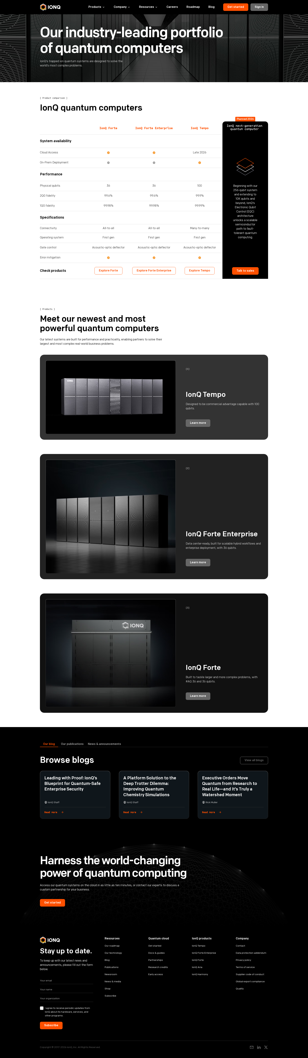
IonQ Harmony (200, 974)
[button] (96, 7)
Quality (240, 988)
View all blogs (254, 760)
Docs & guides (156, 952)
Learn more (198, 423)
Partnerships (155, 960)
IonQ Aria (197, 967)
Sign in (259, 7)
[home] (50, 7)
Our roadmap (112, 945)
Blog (211, 7)
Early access (155, 974)
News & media (113, 981)
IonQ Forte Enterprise (204, 952)
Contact (240, 945)
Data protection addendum (251, 952)
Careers (172, 7)
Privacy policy (243, 960)
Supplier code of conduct (250, 974)
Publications (112, 967)
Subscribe (110, 995)
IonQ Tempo (198, 945)
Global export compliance (250, 981)
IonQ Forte (198, 960)
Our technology (113, 952)
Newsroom (111, 974)
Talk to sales (245, 271)
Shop (108, 988)
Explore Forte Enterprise (154, 270)
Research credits (158, 967)
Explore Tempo (199, 270)
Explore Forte (108, 270)
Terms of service (245, 967)
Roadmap (193, 7)
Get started (235, 7)
